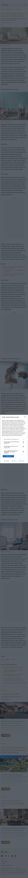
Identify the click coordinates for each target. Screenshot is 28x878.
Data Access (14, 460)
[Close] (25, 417)
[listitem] (14, 439)
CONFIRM (8, 456)
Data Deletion (6, 460)
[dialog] (14, 439)
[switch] (23, 442)
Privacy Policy (21, 460)
